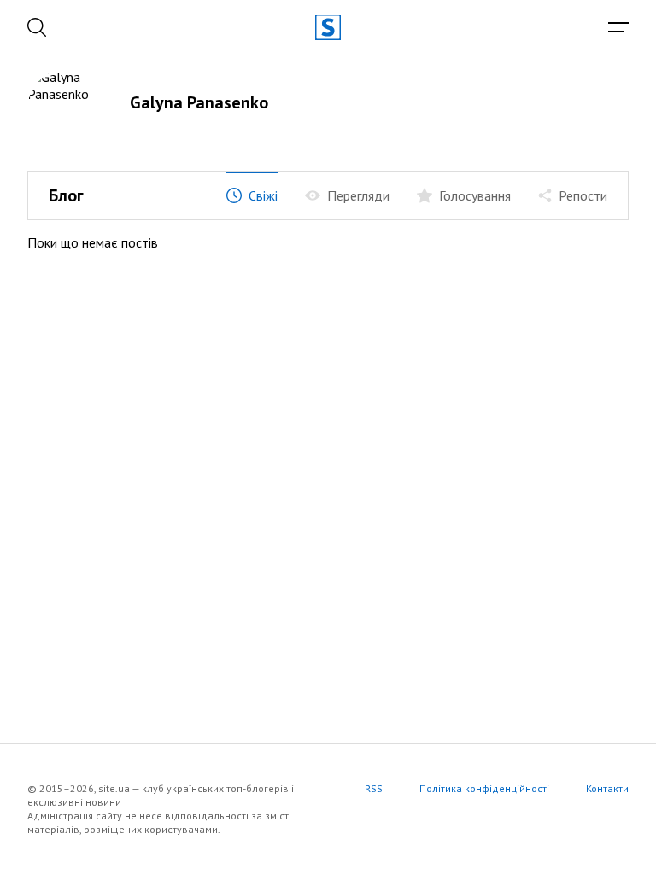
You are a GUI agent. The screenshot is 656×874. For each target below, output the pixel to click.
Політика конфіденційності (484, 788)
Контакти (607, 788)
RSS (374, 788)
